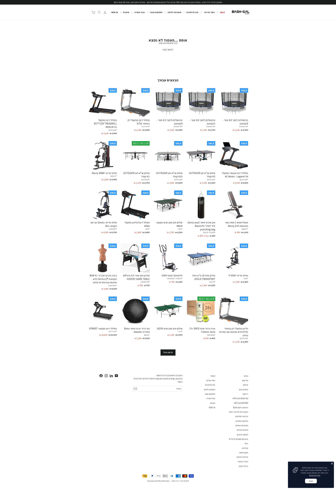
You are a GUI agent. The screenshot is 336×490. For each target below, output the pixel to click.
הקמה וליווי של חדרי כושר (238, 412)
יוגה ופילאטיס (192, 12)
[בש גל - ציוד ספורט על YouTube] (116, 375)
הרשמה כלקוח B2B (240, 407)
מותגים (126, 12)
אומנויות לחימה (174, 12)
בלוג (246, 443)
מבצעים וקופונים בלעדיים (238, 439)
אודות (246, 376)
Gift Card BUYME (241, 403)
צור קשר (245, 380)
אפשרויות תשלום (241, 425)
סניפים (245, 385)
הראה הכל (168, 352)
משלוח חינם (243, 389)
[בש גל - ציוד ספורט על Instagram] (106, 375)
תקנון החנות (243, 452)
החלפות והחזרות (241, 421)
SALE (222, 12)
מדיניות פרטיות (242, 457)
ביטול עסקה (243, 466)
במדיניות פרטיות (314, 475)
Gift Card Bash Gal (240, 398)
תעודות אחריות (242, 430)
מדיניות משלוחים (241, 416)
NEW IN (114, 12)
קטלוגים (245, 448)
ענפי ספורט (139, 12)
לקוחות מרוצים (242, 434)
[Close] (332, 463)
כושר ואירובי (209, 12)
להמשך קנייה (168, 49)
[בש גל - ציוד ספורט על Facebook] (101, 375)
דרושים (245, 394)
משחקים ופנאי (155, 12)
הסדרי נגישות (243, 461)
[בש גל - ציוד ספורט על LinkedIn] (111, 375)
